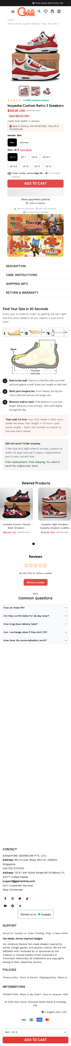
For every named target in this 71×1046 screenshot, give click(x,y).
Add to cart (35, 1040)
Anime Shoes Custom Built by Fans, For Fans (32, 23)
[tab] (34, 544)
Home (10, 19)
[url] (19, 881)
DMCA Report (10, 1012)
